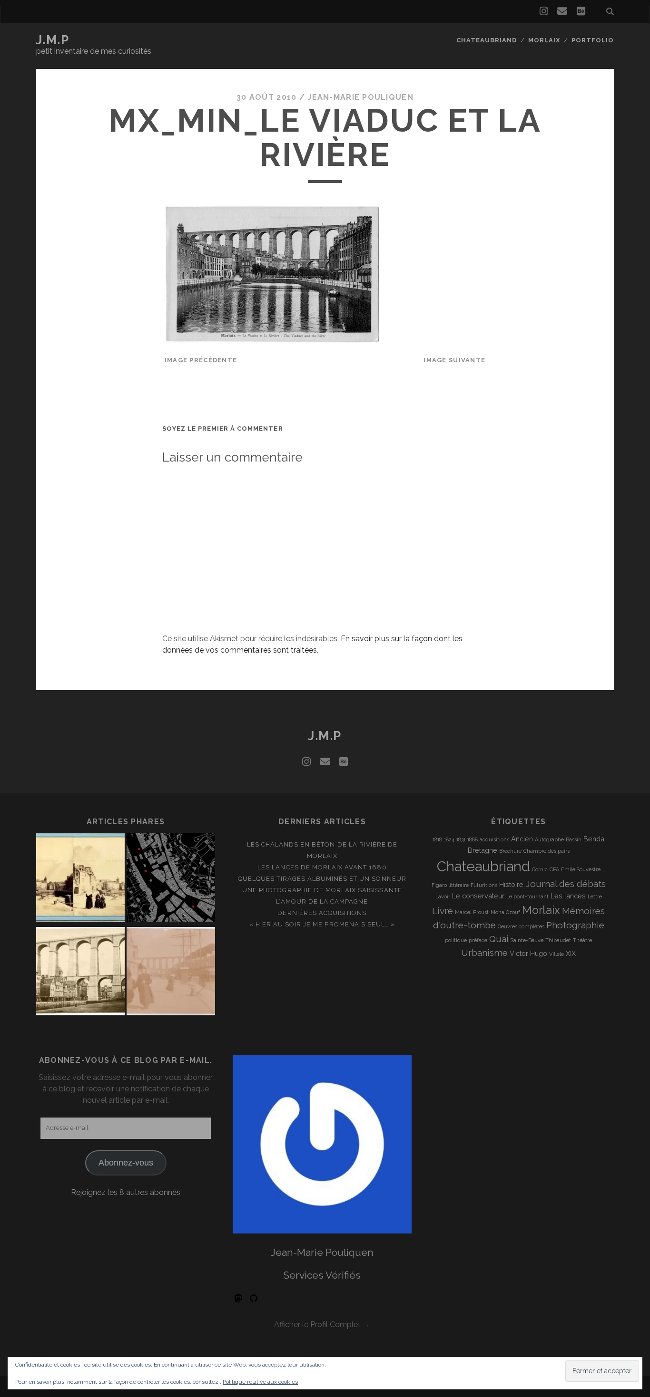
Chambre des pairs (546, 851)
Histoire (511, 884)
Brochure (510, 851)
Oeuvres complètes (521, 926)
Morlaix (544, 40)
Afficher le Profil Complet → (322, 1324)
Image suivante (454, 360)
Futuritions (484, 885)
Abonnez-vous (125, 1162)
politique (456, 940)
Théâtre (582, 940)
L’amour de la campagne (322, 901)
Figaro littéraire (450, 885)
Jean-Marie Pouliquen (360, 97)
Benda (593, 839)
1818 (437, 839)
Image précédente (201, 360)
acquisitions (494, 839)
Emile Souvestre (581, 869)
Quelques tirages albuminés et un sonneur (322, 878)
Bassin (573, 839)
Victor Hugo (528, 953)
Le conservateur (478, 896)
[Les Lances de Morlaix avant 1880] (80, 973)
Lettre (595, 896)
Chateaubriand (486, 40)
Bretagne (482, 850)
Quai (499, 939)
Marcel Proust (472, 912)
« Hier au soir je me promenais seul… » (322, 924)
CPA (554, 869)
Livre (442, 911)
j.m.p (52, 40)
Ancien (522, 839)
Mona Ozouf (505, 912)
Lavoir (442, 896)
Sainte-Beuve (527, 940)
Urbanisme (484, 952)
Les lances (568, 896)
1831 (460, 839)
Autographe (549, 839)
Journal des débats (565, 883)
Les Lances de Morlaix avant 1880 (321, 867)
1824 (449, 839)
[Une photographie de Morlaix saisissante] (80, 879)
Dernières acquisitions (321, 912)
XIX (571, 953)
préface (478, 940)
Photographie (575, 925)
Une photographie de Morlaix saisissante (322, 890)
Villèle (556, 954)
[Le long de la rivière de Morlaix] (171, 879)
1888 (472, 839)
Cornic (540, 869)
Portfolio (592, 40)
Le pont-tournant (527, 896)
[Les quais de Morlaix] (171, 973)
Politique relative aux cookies (260, 1381)
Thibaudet (558, 940)
